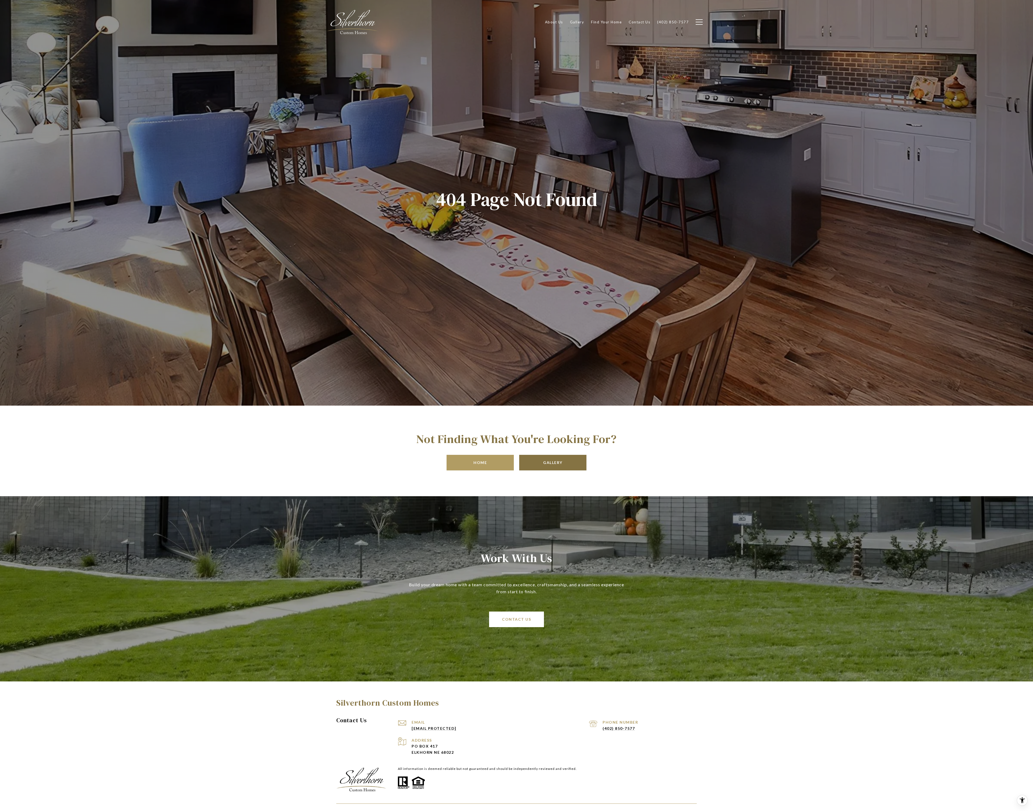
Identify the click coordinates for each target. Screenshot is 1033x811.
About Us (554, 22)
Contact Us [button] (516, 619)
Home (480, 462)
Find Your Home (606, 22)
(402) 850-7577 (619, 728)
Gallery (553, 462)
